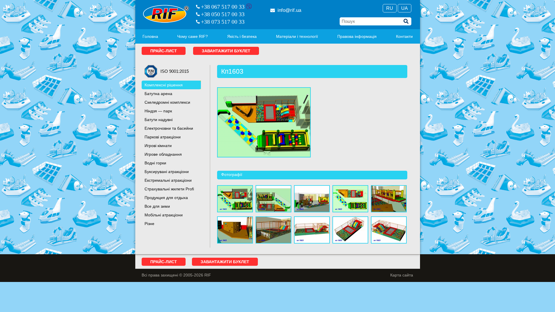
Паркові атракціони (163, 137)
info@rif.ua (289, 10)
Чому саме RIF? (192, 36)
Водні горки (155, 163)
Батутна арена (158, 93)
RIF (166, 14)
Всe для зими (157, 206)
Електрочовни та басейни (169, 128)
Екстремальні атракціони (168, 180)
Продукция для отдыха (166, 197)
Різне (149, 223)
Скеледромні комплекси (167, 102)
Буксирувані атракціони (167, 171)
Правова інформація (357, 36)
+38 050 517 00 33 (223, 14)
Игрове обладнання (163, 154)
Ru (389, 8)
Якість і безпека (242, 36)
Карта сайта (401, 275)
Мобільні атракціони (164, 215)
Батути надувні (159, 119)
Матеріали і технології (297, 36)
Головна (150, 36)
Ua (404, 8)
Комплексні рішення (164, 85)
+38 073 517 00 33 (223, 22)
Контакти (404, 36)
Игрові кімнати (158, 145)
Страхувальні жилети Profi (169, 189)
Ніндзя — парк (158, 111)
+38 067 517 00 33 (223, 7)
